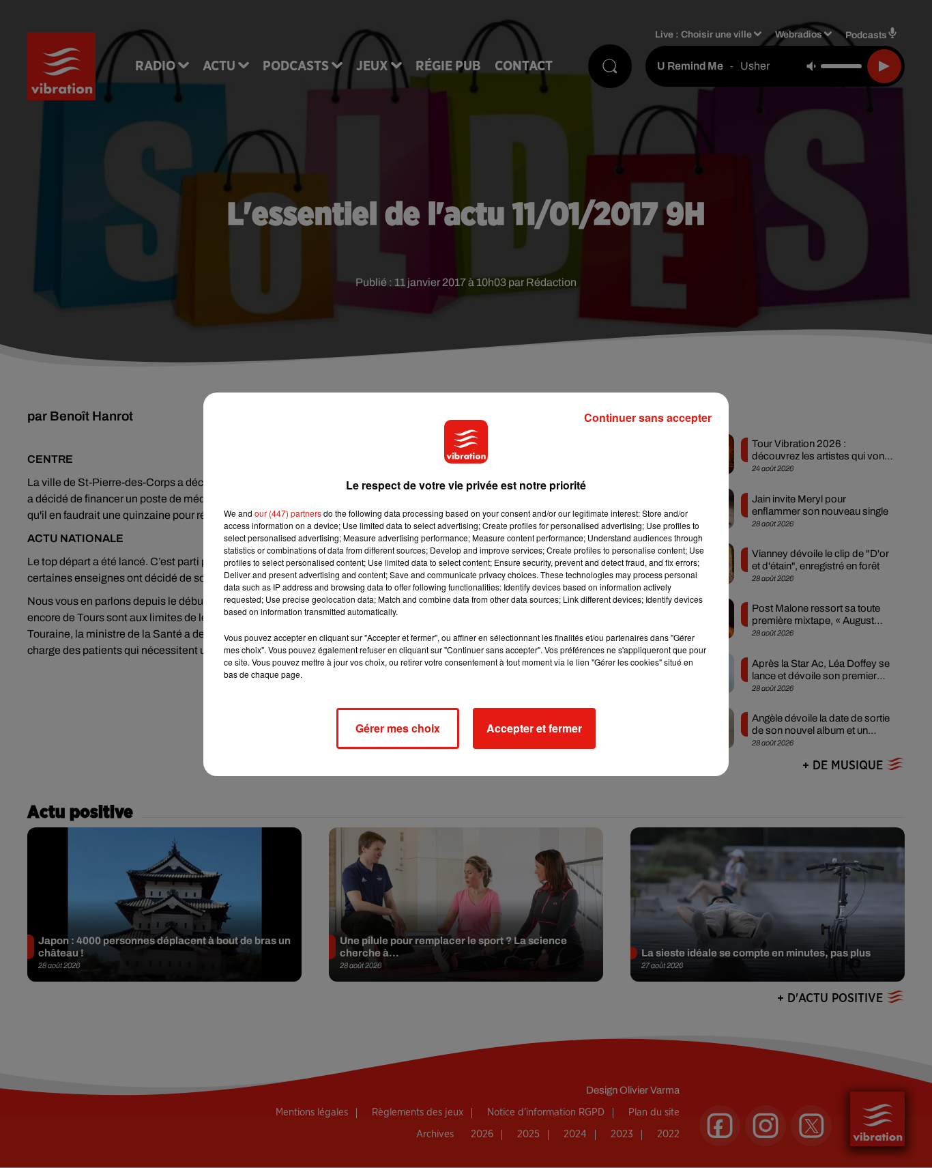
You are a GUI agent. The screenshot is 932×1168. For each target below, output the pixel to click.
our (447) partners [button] (287, 513)
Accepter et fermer (534, 728)
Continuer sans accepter (648, 417)
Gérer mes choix (397, 728)
